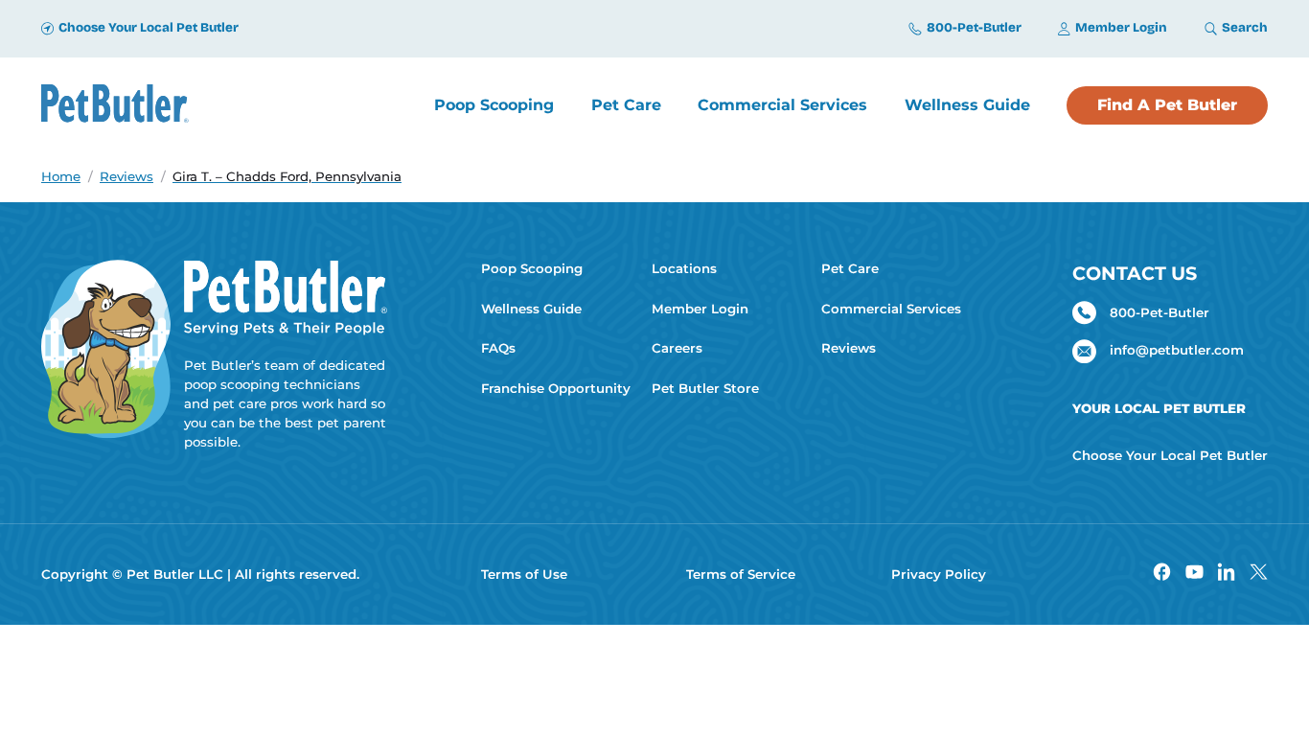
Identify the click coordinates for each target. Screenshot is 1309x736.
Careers (677, 348)
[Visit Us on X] (1259, 574)
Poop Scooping (532, 268)
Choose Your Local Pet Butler (1170, 455)
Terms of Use (524, 574)
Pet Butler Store (705, 388)
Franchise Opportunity (556, 388)
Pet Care (850, 268)
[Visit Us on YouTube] (1194, 574)
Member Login (700, 308)
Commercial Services (891, 308)
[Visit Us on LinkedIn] (1226, 574)
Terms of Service (740, 574)
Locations (684, 268)
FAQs (498, 348)
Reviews (848, 348)
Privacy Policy (938, 574)
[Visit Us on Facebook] (1162, 574)
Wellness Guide (531, 308)
